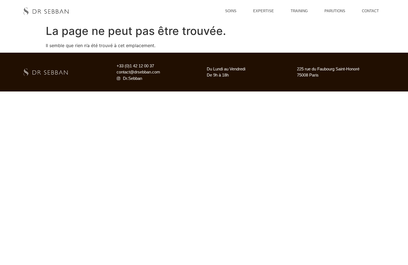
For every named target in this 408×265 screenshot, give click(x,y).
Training (299, 11)
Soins (230, 11)
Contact (370, 11)
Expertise (263, 11)
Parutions (334, 11)
